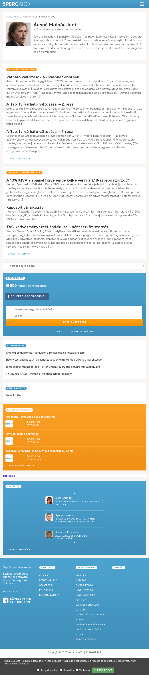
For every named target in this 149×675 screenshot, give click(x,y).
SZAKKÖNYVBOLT (85, 639)
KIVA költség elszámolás (21, 433)
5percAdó (33, 421)
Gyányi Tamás (64, 515)
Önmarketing (84, 585)
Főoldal (11, 16)
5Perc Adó (16, 4)
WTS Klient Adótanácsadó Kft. (73, 521)
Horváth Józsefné (67, 532)
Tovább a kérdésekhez (19, 465)
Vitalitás (81, 580)
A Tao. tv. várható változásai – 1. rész (39, 131)
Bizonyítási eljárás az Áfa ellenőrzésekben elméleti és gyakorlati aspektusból (53, 359)
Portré (80, 600)
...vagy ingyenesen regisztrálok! (73, 331)
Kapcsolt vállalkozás (24, 207)
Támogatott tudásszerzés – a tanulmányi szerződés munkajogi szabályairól (52, 366)
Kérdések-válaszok (19, 409)
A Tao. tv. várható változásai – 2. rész (40, 104)
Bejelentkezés (15, 278)
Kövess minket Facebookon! (21, 599)
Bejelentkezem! (74, 322)
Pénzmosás (46, 590)
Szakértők (24, 16)
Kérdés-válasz (48, 580)
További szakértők (17, 549)
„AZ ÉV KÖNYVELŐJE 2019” (90, 624)
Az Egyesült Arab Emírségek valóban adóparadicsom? (39, 374)
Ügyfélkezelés (84, 590)
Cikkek (43, 575)
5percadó (9, 475)
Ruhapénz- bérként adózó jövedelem (30, 416)
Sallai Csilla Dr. (64, 498)
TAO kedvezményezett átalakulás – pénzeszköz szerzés (57, 227)
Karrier (80, 575)
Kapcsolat (9, 591)
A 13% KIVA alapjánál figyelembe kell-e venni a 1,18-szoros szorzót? (67, 180)
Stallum (60, 504)
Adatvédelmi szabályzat (16, 663)
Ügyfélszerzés (85, 595)
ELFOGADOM (103, 670)
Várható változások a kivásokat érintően (42, 77)
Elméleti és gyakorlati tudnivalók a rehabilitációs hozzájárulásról (45, 352)
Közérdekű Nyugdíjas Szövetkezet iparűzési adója (39, 451)
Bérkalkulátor (13, 395)
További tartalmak (17, 158)
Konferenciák (15, 345)
